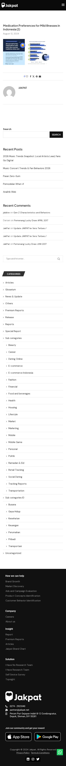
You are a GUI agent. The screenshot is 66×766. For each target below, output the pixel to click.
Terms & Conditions (40, 753)
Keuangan (13, 525)
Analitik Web (9, 191)
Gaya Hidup (14, 511)
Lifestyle (13, 414)
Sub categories (13, 338)
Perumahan (14, 532)
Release (9, 317)
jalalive (6, 212)
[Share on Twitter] (33, 76)
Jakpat (22, 87)
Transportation (16, 490)
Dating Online (15, 358)
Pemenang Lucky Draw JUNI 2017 (30, 244)
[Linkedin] (28, 759)
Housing (12, 407)
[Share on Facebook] (30, 76)
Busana (12, 504)
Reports (9, 324)
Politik (11, 456)
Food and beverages (19, 393)
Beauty (12, 345)
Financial (12, 386)
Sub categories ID (14, 497)
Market (12, 421)
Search (7, 129)
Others (9, 303)
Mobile (11, 435)
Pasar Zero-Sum (11, 176)
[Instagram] (33, 759)
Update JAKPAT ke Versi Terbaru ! (30, 228)
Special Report (13, 331)
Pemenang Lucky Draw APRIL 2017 (31, 220)
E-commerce (15, 365)
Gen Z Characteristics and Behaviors (32, 212)
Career (12, 352)
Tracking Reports (17, 483)
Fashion (12, 379)
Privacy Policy (22, 753)
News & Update (13, 296)
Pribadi (12, 539)
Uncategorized (13, 553)
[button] (60, 752)
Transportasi (15, 546)
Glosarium (10, 289)
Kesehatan (14, 518)
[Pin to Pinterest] (37, 76)
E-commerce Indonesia (20, 372)
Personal (12, 449)
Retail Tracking (16, 469)
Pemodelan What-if (13, 184)
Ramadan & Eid (16, 463)
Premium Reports (14, 310)
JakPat (6, 228)
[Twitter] (37, 759)
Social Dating (15, 476)
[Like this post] (27, 76)
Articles (9, 282)
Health (11, 400)
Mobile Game (15, 442)
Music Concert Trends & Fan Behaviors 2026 (26, 168)
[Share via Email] (40, 76)
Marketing (13, 428)
